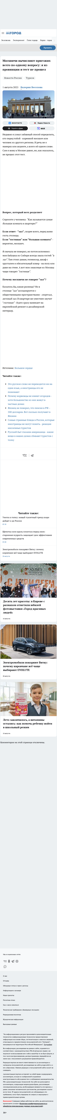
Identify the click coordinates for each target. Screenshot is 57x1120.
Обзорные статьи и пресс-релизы (15, 986)
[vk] (25, 455)
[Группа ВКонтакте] (15, 123)
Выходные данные (10, 1024)
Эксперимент (18, 40)
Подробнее (48, 1044)
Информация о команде (12, 990)
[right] (54, 40)
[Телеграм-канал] (13, 961)
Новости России (13, 77)
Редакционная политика (12, 1015)
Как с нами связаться (11, 1005)
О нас (5, 976)
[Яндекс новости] (41, 123)
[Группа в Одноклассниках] (9, 961)
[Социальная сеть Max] (41, 128)
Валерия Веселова (31, 87)
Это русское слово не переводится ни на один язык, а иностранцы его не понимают (30, 388)
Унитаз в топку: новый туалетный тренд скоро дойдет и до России (26, 520)
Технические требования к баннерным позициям (21, 1010)
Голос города (32, 40)
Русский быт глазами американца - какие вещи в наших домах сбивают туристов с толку (31, 435)
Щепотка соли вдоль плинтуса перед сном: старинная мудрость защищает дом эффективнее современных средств (27, 536)
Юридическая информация (13, 1019)
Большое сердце (24, 368)
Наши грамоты (8, 995)
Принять (48, 48)
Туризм (30, 77)
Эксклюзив (5, 40)
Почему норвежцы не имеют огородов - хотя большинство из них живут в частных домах (30, 400)
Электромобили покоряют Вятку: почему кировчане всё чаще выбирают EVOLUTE (23, 552)
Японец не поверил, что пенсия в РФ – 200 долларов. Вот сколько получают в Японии (29, 412)
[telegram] (33, 455)
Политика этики (9, 1000)
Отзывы (6, 981)
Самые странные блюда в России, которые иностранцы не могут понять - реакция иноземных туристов (31, 423)
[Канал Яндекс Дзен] (15, 128)
